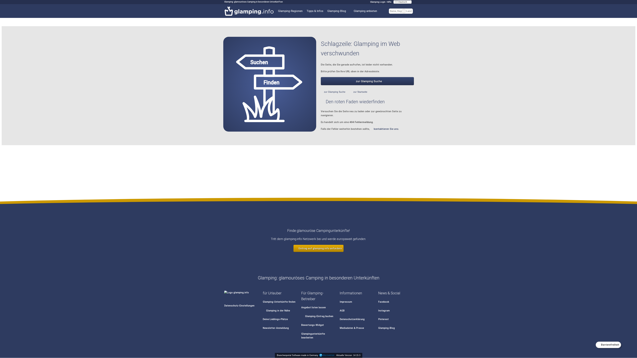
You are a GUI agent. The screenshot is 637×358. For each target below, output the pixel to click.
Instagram (384, 310)
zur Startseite (360, 91)
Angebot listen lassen (313, 307)
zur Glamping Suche (369, 81)
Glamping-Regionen (290, 11)
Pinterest (383, 319)
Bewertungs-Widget (312, 325)
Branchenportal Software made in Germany (297, 355)
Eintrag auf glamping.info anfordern (320, 248)
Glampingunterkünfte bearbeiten (313, 335)
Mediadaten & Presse (352, 328)
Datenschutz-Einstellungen (239, 305)
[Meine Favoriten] (384, 11)
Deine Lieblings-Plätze (275, 319)
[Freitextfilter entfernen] (404, 11)
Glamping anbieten (365, 11)
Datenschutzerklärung (352, 319)
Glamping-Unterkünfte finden (279, 301)
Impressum (346, 301)
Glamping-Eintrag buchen (318, 316)
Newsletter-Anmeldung (276, 328)
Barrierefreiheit (609, 344)
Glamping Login (377, 2)
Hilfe (389, 2)
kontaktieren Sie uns (386, 128)
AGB (342, 310)
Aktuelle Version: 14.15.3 (348, 355)
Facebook (383, 301)
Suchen (410, 11)
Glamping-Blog (336, 11)
